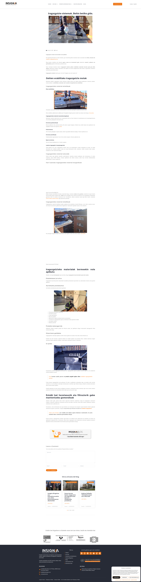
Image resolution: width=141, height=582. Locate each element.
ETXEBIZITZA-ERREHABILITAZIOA (65, 4)
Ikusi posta (83, 233)
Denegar (124, 577)
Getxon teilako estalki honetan (52, 198)
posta (61, 126)
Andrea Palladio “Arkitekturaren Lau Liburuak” (86, 495)
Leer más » (50, 503)
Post (50, 376)
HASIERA (49, 4)
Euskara (131, 4)
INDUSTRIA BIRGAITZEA (78, 4)
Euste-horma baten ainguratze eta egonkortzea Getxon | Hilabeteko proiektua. (70, 497)
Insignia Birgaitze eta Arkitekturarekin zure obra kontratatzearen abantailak (53, 497)
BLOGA (84, 4)
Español (135, 4)
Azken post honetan (54, 412)
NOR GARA (55, 4)
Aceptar (116, 577)
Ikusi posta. (91, 113)
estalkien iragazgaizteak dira (52, 59)
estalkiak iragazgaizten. (87, 408)
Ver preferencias (134, 577)
